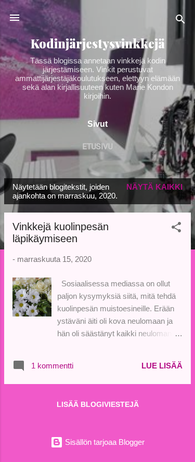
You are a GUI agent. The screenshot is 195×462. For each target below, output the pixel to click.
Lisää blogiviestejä (98, 404)
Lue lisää (162, 365)
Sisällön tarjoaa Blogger (104, 442)
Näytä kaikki (154, 186)
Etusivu (98, 146)
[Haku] (180, 21)
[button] (176, 229)
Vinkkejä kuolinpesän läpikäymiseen (60, 232)
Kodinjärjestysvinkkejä (98, 43)
